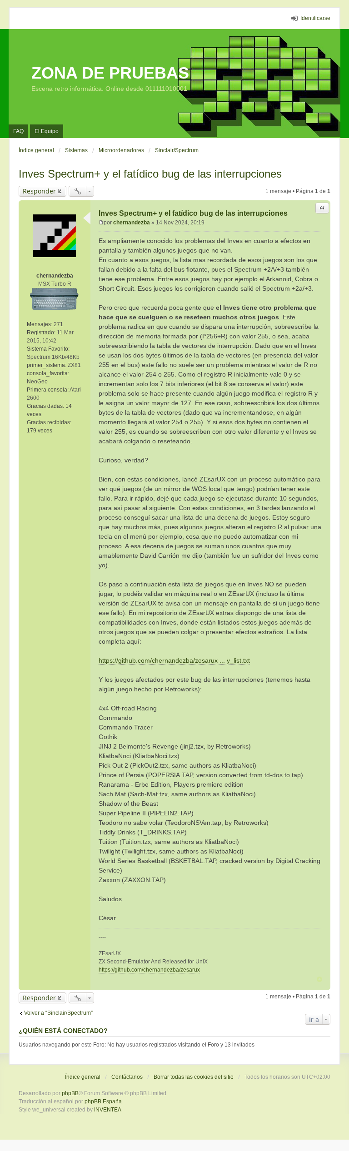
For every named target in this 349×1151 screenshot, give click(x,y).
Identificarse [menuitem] (315, 18)
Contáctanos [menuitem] (127, 1077)
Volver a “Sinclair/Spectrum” (58, 1013)
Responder (39, 191)
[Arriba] (319, 979)
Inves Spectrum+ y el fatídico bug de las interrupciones (150, 174)
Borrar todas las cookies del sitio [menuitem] (194, 1077)
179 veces (39, 430)
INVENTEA (107, 1109)
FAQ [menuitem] (18, 131)
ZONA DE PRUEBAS (110, 73)
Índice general (82, 1077)
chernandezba (54, 276)
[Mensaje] (101, 222)
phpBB (70, 1093)
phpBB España (103, 1101)
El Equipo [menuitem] (47, 131)
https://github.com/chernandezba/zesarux (149, 970)
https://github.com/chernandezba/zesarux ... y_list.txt (174, 660)
